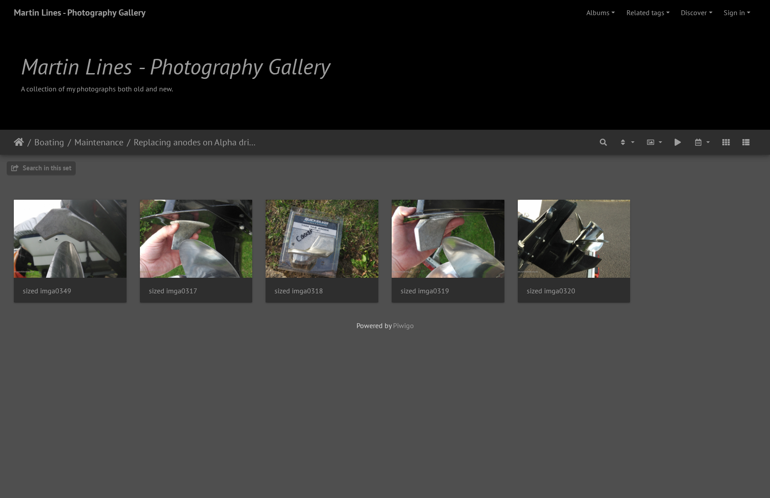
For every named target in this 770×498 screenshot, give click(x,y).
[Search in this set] (603, 142)
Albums (598, 12)
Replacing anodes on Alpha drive (195, 142)
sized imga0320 (551, 291)
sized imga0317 (173, 291)
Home (19, 142)
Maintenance (98, 142)
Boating (49, 142)
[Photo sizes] (654, 142)
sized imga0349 (47, 291)
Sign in (734, 12)
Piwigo (403, 325)
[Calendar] (702, 142)
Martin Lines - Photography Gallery (80, 12)
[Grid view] (726, 142)
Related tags (645, 12)
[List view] (746, 142)
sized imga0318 (298, 291)
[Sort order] (626, 142)
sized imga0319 (425, 291)
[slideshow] (678, 142)
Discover (694, 12)
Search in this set (46, 168)
